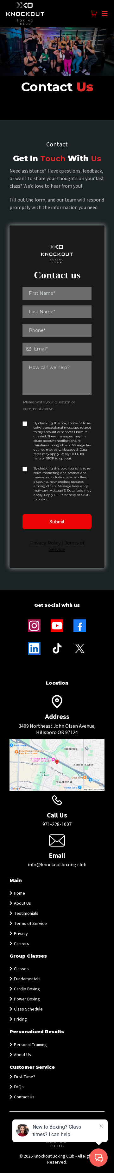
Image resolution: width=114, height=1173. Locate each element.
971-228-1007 (57, 824)
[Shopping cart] (94, 13)
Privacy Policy (45, 543)
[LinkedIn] (34, 648)
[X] (79, 648)
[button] (104, 13)
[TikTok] (57, 648)
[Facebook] (79, 625)
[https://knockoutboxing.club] (25, 14)
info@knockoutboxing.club (57, 864)
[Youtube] (57, 625)
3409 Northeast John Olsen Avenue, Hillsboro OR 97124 (57, 729)
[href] (57, 765)
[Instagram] (34, 625)
